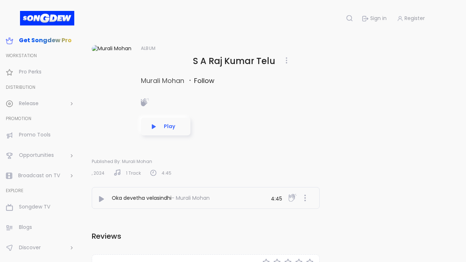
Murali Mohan (163, 80)
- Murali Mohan (190, 198)
